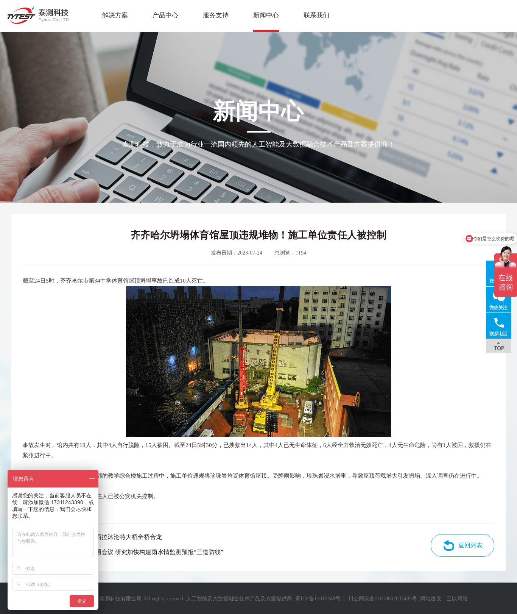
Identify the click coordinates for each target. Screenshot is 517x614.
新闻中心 (266, 15)
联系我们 (316, 15)
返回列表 (470, 545)
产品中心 (165, 15)
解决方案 (115, 15)
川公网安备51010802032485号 (382, 599)
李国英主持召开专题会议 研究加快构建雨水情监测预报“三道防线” (135, 552)
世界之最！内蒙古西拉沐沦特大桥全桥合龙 (104, 537)
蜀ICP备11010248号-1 (320, 599)
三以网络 (457, 599)
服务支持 (216, 15)
